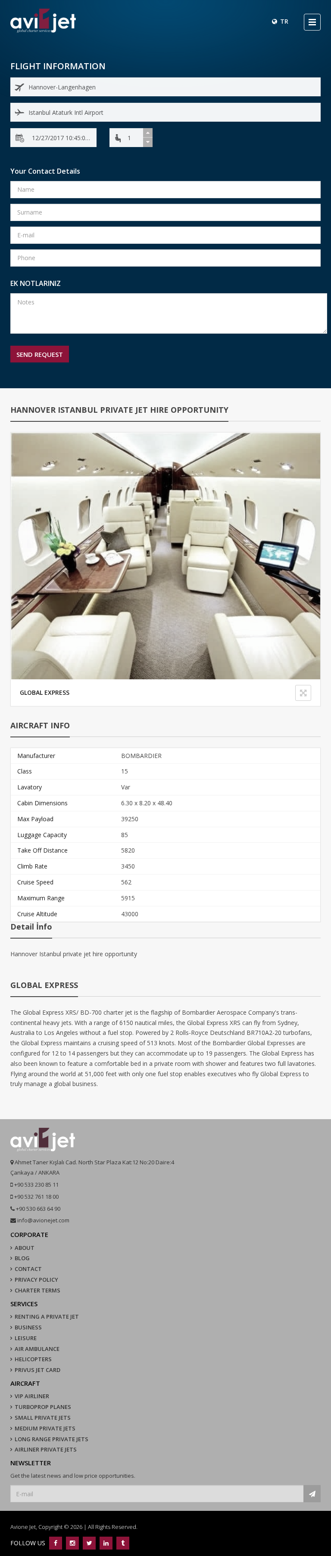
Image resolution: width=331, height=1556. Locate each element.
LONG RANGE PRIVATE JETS (51, 1439)
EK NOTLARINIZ (35, 283)
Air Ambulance (37, 1349)
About (24, 1248)
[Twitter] (89, 1543)
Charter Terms (37, 1290)
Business (28, 1327)
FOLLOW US (28, 1543)
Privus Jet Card (37, 1370)
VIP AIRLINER (32, 1396)
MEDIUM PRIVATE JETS (45, 1428)
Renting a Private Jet (47, 1316)
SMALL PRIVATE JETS (43, 1417)
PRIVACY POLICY (36, 1279)
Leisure (26, 1338)
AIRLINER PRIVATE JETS (46, 1449)
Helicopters (33, 1359)
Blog (22, 1258)
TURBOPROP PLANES (43, 1407)
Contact (28, 1269)
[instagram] (72, 1543)
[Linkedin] (105, 1543)
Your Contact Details (45, 171)
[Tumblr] (121, 1543)
